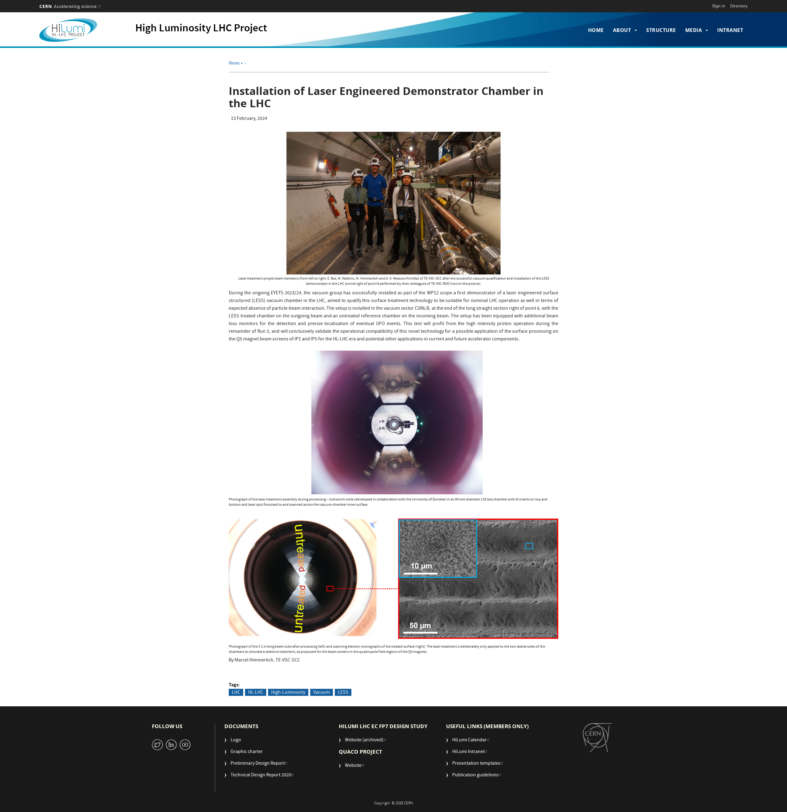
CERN (68, 6)
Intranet (730, 30)
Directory (739, 5)
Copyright (382, 803)
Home (596, 30)
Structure (661, 30)
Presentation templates (476, 763)
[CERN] (597, 737)
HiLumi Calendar (469, 740)
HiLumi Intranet (468, 752)
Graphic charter (247, 752)
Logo (236, 740)
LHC (236, 692)
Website (353, 766)
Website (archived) (364, 740)
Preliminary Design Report (258, 763)
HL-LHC (255, 692)
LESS (343, 692)
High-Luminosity (288, 692)
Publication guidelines (475, 775)
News (236, 63)
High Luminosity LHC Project (201, 29)
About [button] (622, 30)
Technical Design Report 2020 (261, 775)
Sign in (718, 5)
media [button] (693, 30)
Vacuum (321, 692)
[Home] (82, 30)
